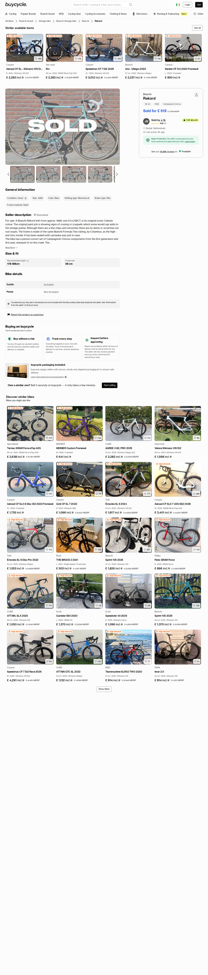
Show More (104, 689)
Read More (10, 247)
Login (187, 4)
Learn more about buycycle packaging (47, 377)
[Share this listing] (196, 94)
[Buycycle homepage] (16, 4)
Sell (199, 4)
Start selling (109, 385)
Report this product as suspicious (27, 314)
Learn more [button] (190, 141)
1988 (157, 104)
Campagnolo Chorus (172, 104)
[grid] (15, 36)
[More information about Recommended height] (28, 261)
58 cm (147, 104)
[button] (15, 77)
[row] (15, 36)
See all (197, 28)
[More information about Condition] (25, 198)
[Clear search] (130, 4)
